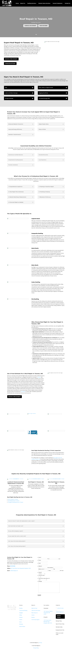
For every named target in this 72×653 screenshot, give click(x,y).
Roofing (20, 608)
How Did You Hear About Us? (44, 578)
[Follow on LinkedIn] (61, 638)
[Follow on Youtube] (63, 638)
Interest (40, 572)
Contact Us (67, 3)
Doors (20, 621)
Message (40, 581)
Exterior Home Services (44, 3)
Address (40, 566)
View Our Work (43, 25)
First (48, 558)
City (54, 569)
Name (39, 557)
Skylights (21, 612)
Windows (21, 624)
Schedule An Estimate (30, 25)
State (50, 570)
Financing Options (10, 63)
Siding (20, 615)
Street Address (50, 567)
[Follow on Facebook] (57, 638)
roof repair (23, 391)
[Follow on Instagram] (59, 638)
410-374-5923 (12, 566)
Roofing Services (31, 3)
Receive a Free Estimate (11, 59)
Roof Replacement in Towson (13, 500)
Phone (39, 560)
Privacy (40, 642)
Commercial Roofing (23, 610)
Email (39, 563)
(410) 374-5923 (60, 608)
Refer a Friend (59, 616)
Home (17, 3)
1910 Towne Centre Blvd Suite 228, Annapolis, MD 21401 (48, 622)
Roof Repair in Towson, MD (36, 482)
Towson (39, 377)
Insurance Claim (41, 575)
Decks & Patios (22, 626)
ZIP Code (61, 570)
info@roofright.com (14, 570)
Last (59, 558)
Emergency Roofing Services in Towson (15, 502)
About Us (22, 3)
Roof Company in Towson (13, 499)
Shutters (21, 617)
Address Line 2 (41, 569)
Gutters (20, 619)
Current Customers (57, 3)
